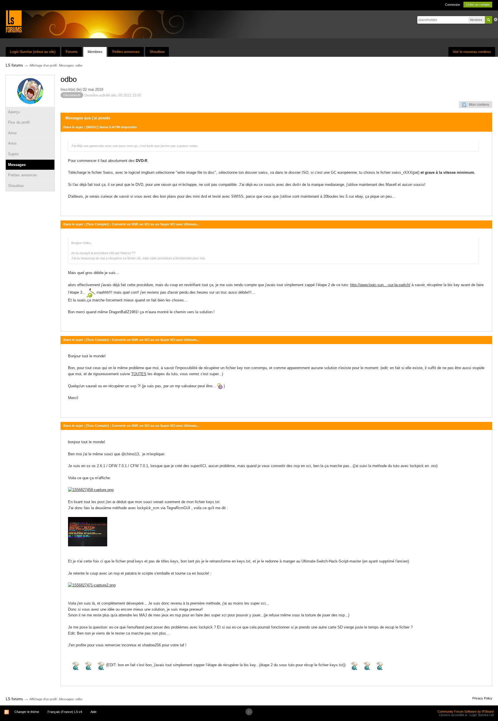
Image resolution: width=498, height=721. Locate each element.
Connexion (452, 4)
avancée (495, 19)
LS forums (14, 699)
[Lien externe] (91, 490)
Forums (72, 52)
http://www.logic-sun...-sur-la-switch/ (380, 285)
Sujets (13, 154)
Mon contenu (477, 105)
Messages (17, 165)
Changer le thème (26, 712)
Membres (95, 52)
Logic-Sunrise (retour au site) (33, 52)
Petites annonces (125, 52)
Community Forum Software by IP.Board (465, 711)
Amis (12, 143)
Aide (93, 712)
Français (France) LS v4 (65, 712)
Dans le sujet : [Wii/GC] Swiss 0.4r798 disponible (100, 127)
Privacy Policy (482, 698)
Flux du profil (19, 122)
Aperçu (14, 112)
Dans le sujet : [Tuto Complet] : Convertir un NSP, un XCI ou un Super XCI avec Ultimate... (131, 224)
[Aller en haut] (249, 711)
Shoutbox (157, 52)
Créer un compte (478, 4)
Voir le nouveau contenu (472, 52)
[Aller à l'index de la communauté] (14, 21)
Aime (12, 133)
